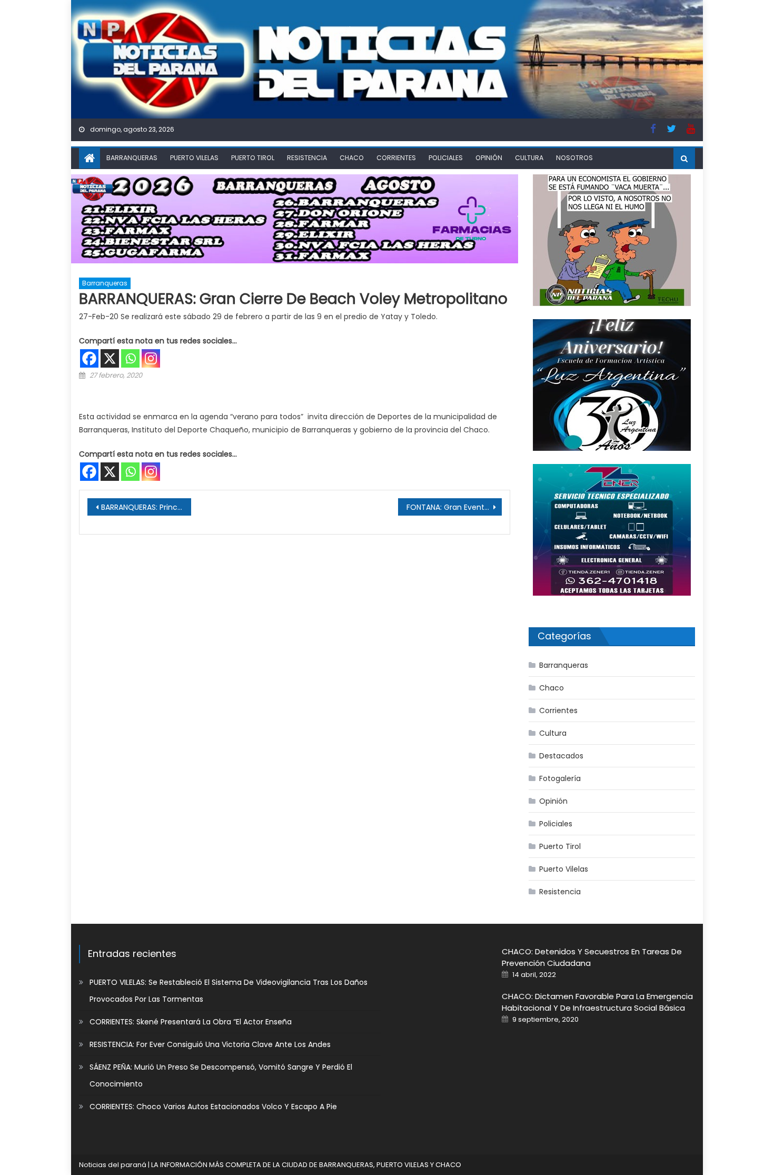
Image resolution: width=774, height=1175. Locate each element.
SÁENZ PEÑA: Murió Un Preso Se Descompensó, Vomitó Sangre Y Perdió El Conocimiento (221, 1075)
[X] (110, 358)
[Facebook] (89, 358)
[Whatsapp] (130, 358)
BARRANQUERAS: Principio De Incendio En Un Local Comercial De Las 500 (146, 507)
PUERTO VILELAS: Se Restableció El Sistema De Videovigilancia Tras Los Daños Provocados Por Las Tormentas (229, 990)
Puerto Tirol (252, 157)
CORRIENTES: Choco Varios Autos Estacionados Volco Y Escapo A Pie (213, 1106)
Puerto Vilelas (194, 157)
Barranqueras (131, 157)
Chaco (352, 157)
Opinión (488, 157)
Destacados (561, 756)
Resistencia (307, 157)
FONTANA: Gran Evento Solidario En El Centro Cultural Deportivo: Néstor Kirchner (454, 507)
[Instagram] (151, 358)
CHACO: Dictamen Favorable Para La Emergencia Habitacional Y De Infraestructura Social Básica (597, 1002)
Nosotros (574, 157)
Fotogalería (560, 778)
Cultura (529, 157)
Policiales (446, 157)
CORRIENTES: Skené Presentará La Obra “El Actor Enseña (191, 1021)
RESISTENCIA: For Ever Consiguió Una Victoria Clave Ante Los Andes (210, 1044)
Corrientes (396, 157)
